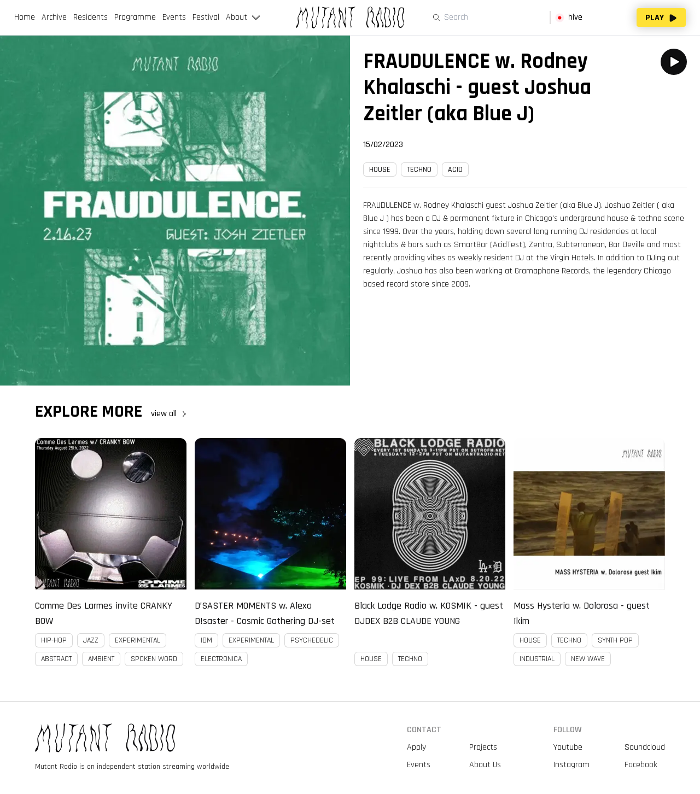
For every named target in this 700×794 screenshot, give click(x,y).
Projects (483, 747)
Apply (416, 747)
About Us (485, 764)
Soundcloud (645, 747)
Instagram (571, 764)
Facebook (641, 764)
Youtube (567, 747)
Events (418, 764)
